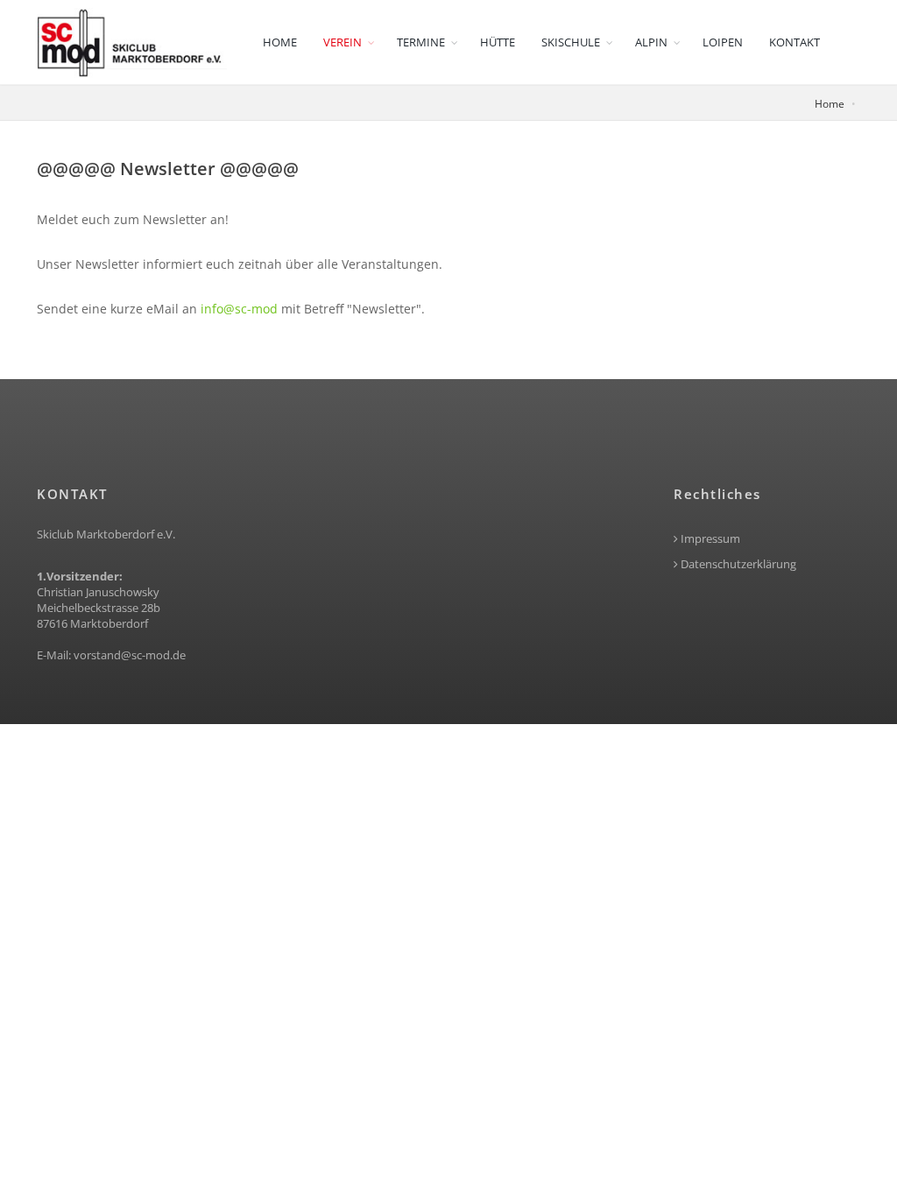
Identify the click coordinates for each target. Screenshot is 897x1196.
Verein (342, 42)
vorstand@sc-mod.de (130, 655)
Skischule (570, 42)
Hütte (497, 42)
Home (280, 42)
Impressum (709, 538)
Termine (421, 42)
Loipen (723, 42)
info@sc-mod (239, 308)
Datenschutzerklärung (737, 564)
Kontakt (794, 42)
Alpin (651, 42)
